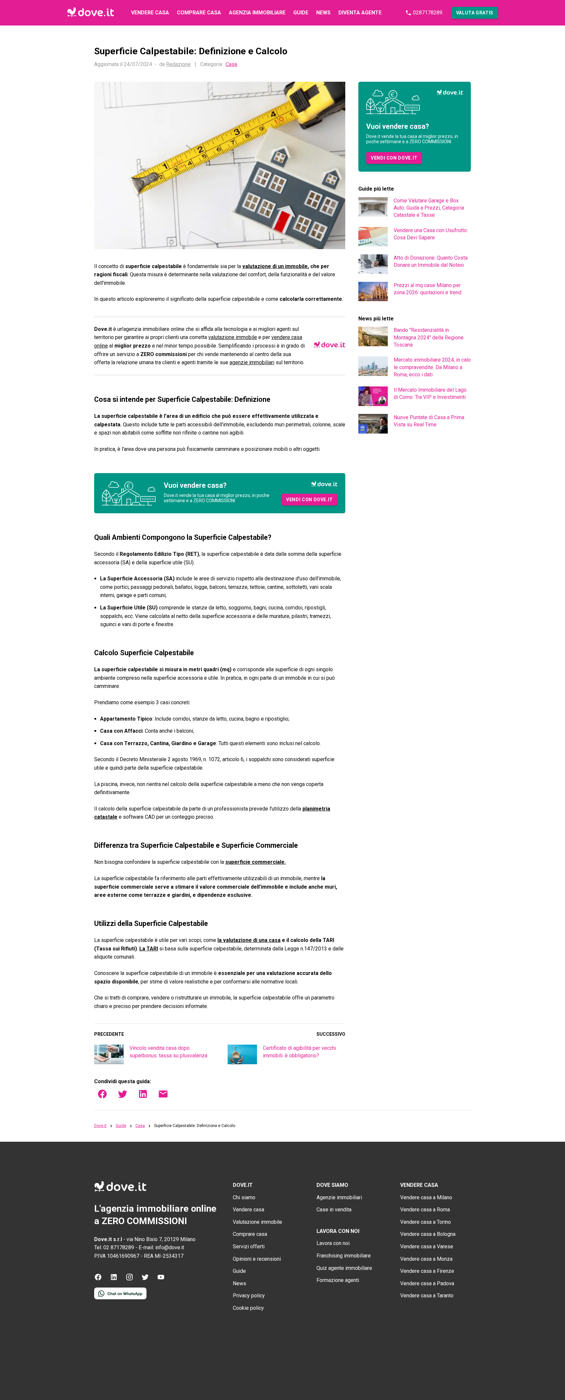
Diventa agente (360, 12)
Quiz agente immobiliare (344, 1268)
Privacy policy (249, 1295)
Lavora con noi (333, 1243)
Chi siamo (244, 1197)
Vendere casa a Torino (425, 1222)
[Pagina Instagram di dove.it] (129, 1279)
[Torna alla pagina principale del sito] (90, 12)
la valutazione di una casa (249, 940)
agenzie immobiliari (252, 362)
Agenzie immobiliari (339, 1197)
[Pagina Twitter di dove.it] (145, 1279)
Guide (300, 12)
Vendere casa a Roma (425, 1209)
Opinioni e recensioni (257, 1259)
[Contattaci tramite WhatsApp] (120, 1297)
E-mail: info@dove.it (161, 1247)
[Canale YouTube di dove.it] (161, 1279)
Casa (231, 64)
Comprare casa (199, 12)
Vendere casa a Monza (426, 1259)
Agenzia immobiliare (257, 12)
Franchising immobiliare (344, 1256)
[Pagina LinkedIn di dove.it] (114, 1279)
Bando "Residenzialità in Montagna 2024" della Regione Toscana (429, 337)
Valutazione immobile (257, 1222)
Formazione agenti (338, 1280)
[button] (475, 13)
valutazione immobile (232, 337)
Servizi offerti (249, 1246)
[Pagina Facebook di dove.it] (98, 1279)
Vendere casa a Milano (426, 1197)
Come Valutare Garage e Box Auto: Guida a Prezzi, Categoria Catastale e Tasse (429, 207)
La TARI (148, 949)
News (323, 12)
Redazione (178, 64)
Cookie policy (248, 1308)
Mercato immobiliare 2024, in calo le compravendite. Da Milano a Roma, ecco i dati (432, 367)
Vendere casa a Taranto (427, 1295)
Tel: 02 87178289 (114, 1247)
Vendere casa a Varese (426, 1246)
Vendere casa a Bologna (427, 1234)
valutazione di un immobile (275, 266)
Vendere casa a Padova (427, 1283)
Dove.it (100, 1126)
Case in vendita (334, 1209)
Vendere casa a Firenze (427, 1271)
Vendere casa (150, 12)
